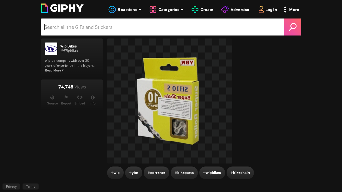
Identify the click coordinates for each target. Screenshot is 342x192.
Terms (30, 186)
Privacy (11, 186)
